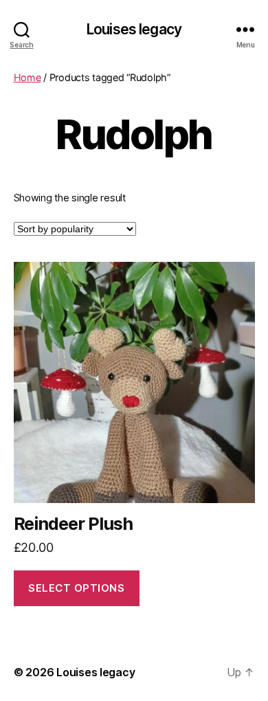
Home (27, 77)
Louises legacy (134, 29)
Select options (76, 587)
